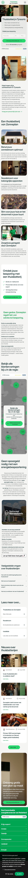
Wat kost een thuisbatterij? (8, 581)
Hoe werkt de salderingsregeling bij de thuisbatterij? (11, 575)
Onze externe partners (9, 869)
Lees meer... (6, 679)
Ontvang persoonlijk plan (11, 297)
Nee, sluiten (10, 874)
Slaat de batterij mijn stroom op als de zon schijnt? (12, 586)
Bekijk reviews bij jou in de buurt (15, 423)
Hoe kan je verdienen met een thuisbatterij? (12, 591)
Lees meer (13, 747)
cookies (23, 858)
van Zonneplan (14, 2)
